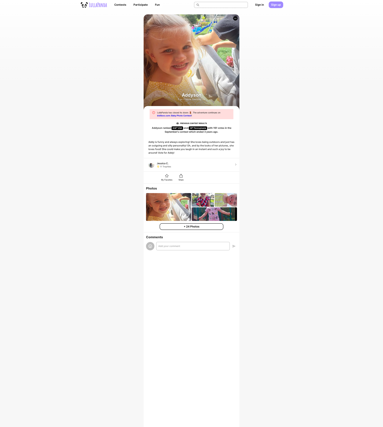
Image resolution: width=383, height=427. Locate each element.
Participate (140, 4)
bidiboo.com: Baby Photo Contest (174, 115)
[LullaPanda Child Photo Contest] (93, 5)
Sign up (276, 4)
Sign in (259, 4)
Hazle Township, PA (195, 99)
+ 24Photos (191, 226)
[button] (235, 18)
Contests (120, 4)
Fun (157, 4)
